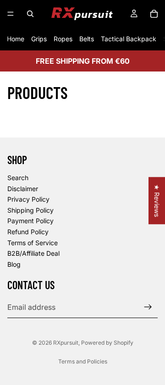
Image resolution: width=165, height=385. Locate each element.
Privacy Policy (28, 199)
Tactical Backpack (128, 39)
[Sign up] (148, 307)
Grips (39, 39)
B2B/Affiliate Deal (33, 253)
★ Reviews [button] (157, 200)
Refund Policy (28, 232)
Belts (86, 39)
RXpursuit (65, 342)
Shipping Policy (30, 210)
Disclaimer (22, 188)
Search (17, 178)
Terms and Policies (82, 361)
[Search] (30, 14)
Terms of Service (32, 242)
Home (15, 39)
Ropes (63, 39)
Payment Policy (30, 221)
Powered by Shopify (107, 342)
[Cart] (154, 14)
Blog (14, 264)
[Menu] (10, 13)
